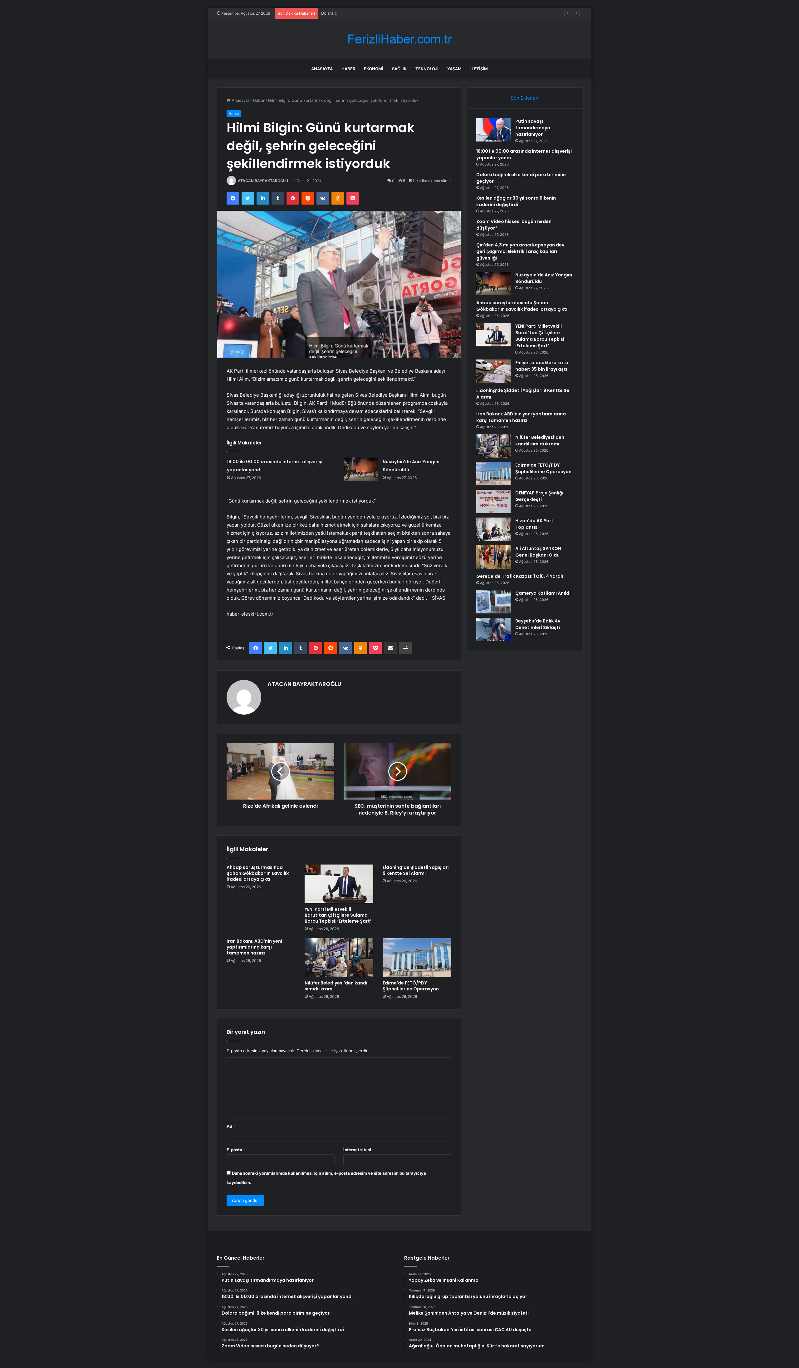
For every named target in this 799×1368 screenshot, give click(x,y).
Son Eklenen (524, 98)
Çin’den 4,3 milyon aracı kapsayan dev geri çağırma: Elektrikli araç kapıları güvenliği (520, 251)
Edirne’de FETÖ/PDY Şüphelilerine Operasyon (411, 986)
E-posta (236, 1149)
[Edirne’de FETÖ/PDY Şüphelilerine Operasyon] (417, 957)
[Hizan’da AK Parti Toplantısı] (493, 529)
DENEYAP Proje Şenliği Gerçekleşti (539, 496)
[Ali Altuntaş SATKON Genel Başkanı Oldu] (493, 557)
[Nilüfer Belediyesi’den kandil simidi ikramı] (339, 957)
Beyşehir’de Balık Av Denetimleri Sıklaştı (537, 624)
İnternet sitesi (357, 1149)
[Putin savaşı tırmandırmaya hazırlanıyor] (493, 129)
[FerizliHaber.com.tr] (399, 39)
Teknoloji (427, 68)
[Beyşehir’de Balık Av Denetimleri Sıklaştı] (493, 629)
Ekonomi (373, 68)
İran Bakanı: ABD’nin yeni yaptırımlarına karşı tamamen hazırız (254, 947)
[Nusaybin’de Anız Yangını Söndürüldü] (361, 469)
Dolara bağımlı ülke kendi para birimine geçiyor (366, 13)
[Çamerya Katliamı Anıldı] (493, 601)
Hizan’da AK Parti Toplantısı (535, 524)
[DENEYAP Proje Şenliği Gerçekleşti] (493, 501)
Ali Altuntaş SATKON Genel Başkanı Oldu (538, 551)
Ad (231, 1126)
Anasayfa (322, 68)
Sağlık (399, 68)
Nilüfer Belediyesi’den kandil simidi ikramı (337, 986)
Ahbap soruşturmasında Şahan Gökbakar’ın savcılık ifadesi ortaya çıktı (258, 873)
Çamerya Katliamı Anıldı (543, 593)
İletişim (479, 68)
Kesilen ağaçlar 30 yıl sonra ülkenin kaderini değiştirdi (516, 201)
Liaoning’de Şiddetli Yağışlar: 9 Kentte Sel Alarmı (416, 870)
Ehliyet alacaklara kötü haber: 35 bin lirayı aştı (541, 365)
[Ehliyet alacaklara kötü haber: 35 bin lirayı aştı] (493, 371)
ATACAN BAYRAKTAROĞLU (263, 180)
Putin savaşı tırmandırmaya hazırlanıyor (532, 127)
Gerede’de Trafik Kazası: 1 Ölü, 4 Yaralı (519, 576)
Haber (348, 68)
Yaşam (454, 68)
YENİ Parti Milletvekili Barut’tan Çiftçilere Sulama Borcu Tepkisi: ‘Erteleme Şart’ (338, 915)
